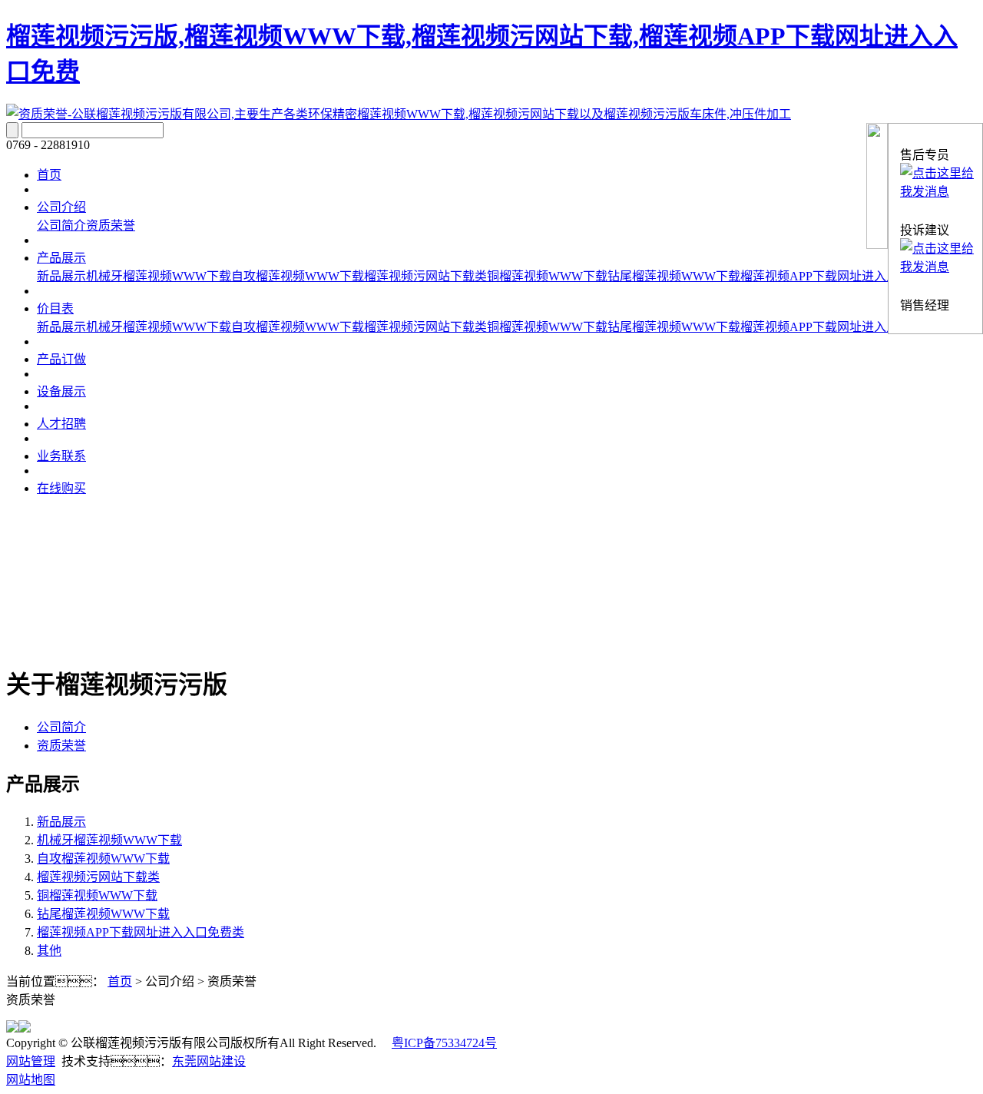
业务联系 (61, 455)
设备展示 (61, 391)
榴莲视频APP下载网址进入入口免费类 (844, 276)
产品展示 (61, 257)
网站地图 (30, 1079)
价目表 (55, 308)
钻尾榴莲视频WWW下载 (673, 276)
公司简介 (61, 225)
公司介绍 (61, 207)
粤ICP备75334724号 (444, 1042)
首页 (49, 174)
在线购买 (61, 488)
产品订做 (61, 359)
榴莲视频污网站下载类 (425, 276)
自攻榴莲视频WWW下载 (297, 276)
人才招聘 (61, 423)
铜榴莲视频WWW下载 (547, 276)
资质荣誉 (110, 225)
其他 (49, 950)
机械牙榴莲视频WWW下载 (158, 276)
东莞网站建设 (209, 1061)
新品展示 (61, 276)
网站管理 (30, 1061)
